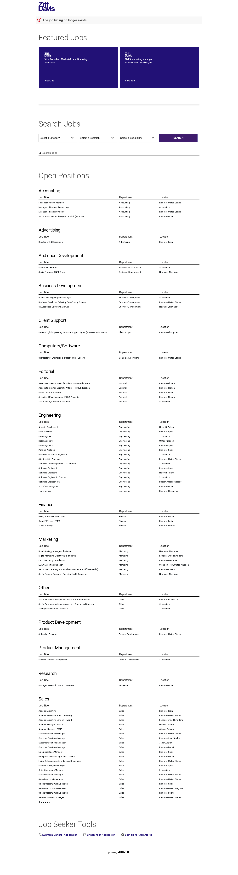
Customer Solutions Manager (52, 738)
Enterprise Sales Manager (50, 752)
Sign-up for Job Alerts (138, 834)
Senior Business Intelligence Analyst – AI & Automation (64, 599)
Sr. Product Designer (48, 634)
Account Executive (47, 711)
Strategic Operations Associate (53, 608)
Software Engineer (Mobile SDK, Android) (58, 463)
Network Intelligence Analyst (52, 765)
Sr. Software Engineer (48, 486)
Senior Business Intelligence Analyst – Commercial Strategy (66, 604)
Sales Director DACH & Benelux (53, 784)
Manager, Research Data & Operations (56, 685)
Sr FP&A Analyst (46, 525)
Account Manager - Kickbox (51, 724)
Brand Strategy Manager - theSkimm (55, 551)
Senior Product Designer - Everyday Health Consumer (63, 574)
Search (178, 137)
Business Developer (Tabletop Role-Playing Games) (62, 302)
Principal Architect (47, 450)
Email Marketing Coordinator (52, 560)
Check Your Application (100, 834)
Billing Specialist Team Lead (52, 516)
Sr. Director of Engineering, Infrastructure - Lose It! (62, 358)
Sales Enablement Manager (51, 797)
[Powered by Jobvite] (119, 856)
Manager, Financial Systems (51, 212)
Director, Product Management (53, 659)
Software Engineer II (48, 468)
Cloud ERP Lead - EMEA (49, 521)
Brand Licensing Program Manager (55, 297)
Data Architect (45, 431)
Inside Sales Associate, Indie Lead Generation (60, 761)
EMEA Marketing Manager (51, 565)
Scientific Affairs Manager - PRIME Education (59, 397)
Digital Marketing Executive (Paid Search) (58, 556)
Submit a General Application (59, 834)
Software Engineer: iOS (49, 482)
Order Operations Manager (51, 770)
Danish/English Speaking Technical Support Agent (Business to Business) (73, 332)
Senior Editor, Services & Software (54, 401)
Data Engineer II (46, 441)
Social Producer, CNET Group (52, 272)
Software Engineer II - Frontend (53, 477)
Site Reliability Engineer (49, 459)
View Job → (51, 80)
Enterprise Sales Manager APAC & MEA (57, 756)
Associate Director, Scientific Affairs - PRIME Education (64, 383)
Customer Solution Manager (52, 733)
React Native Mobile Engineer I (53, 454)
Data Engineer (45, 436)
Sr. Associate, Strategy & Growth (54, 307)
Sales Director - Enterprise (51, 779)
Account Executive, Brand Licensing (55, 715)
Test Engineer (45, 491)
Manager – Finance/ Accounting (54, 207)
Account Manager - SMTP (50, 729)
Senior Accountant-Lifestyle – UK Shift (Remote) (61, 216)
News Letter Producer (49, 267)
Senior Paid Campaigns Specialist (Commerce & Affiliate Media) (68, 569)
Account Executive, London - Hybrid (55, 720)
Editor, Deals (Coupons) (50, 392)
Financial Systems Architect (51, 203)
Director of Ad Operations (51, 242)
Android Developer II (48, 427)
